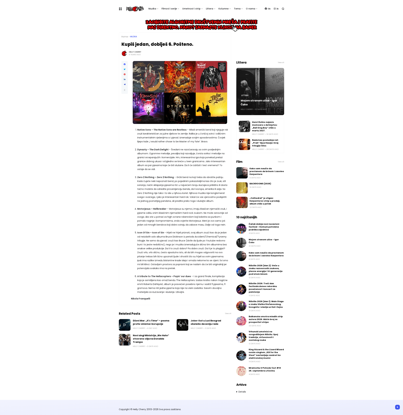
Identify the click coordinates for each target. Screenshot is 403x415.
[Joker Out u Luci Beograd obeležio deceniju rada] (182, 325)
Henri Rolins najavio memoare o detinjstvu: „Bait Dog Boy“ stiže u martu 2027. (264, 126)
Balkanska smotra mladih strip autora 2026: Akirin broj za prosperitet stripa (266, 319)
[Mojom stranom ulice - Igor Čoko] (241, 243)
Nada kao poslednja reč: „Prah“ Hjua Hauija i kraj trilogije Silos (265, 143)
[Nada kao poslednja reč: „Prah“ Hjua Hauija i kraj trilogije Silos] (244, 144)
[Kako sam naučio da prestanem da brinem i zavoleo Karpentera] (242, 172)
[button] (124, 90)
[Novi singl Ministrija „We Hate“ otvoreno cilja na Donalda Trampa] (125, 339)
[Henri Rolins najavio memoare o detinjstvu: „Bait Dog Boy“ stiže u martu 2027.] (244, 126)
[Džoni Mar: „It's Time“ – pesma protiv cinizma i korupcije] (125, 325)
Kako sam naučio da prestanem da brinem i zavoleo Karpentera (267, 171)
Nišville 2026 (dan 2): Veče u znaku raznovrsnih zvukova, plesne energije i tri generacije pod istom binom (266, 269)
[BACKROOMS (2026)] (242, 188)
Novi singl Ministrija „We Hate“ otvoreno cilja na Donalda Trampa (151, 339)
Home (124, 36)
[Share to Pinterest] (124, 74)
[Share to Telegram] (124, 84)
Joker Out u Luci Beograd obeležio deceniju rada (206, 322)
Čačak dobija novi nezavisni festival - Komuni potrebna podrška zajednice (264, 227)
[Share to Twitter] (124, 69)
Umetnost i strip (191, 8)
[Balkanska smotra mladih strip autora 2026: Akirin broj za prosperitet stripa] (241, 321)
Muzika (152, 8)
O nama (250, 8)
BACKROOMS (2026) (260, 183)
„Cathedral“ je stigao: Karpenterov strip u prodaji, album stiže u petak (265, 201)
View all (228, 313)
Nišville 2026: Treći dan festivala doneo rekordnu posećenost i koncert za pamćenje (263, 287)
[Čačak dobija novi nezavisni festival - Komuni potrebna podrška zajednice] (241, 229)
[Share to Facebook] (124, 64)
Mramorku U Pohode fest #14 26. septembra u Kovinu (265, 369)
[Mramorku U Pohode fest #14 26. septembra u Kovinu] (241, 371)
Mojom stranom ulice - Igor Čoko (259, 102)
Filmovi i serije (169, 8)
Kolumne (224, 8)
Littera (209, 8)
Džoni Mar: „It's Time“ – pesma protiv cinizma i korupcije (151, 322)
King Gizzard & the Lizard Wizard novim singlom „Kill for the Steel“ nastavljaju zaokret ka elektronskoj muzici (266, 353)
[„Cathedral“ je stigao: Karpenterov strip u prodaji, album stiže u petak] (242, 202)
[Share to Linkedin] (124, 79)
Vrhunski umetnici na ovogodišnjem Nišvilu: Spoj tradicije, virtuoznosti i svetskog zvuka (263, 335)
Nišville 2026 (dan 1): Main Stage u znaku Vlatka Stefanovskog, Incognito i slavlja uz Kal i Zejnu (266, 304)
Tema (237, 8)
